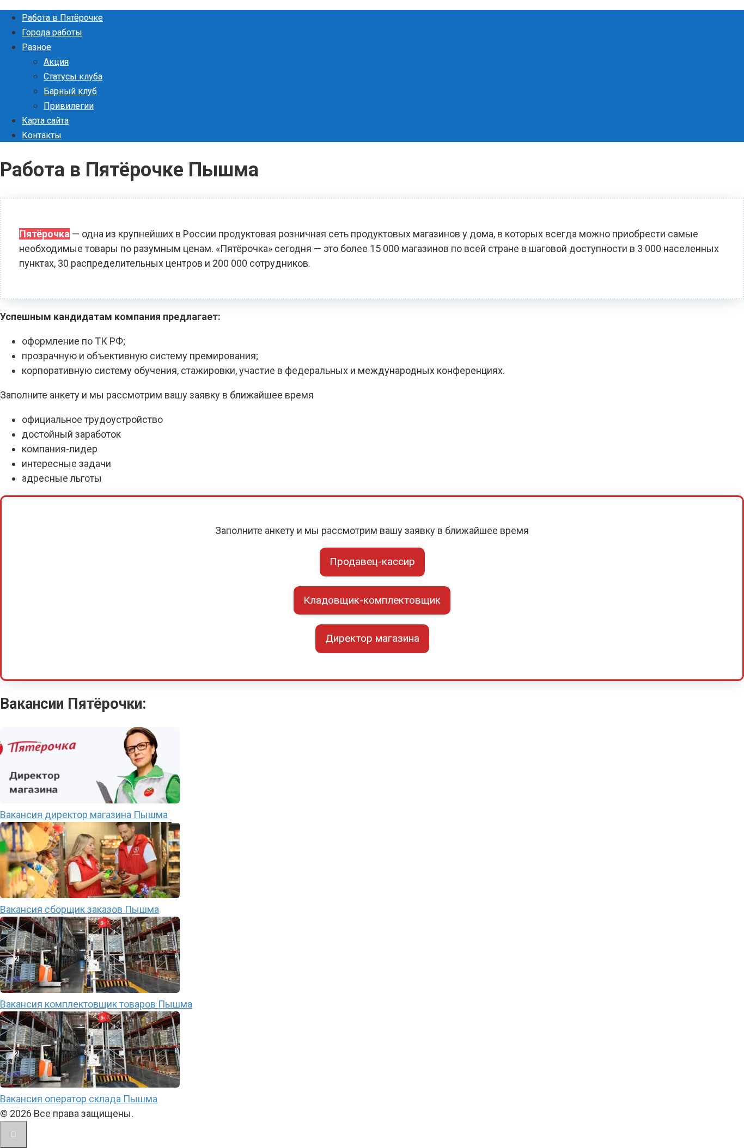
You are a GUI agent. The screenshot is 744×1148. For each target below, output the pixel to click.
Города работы (52, 32)
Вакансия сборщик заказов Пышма (79, 909)
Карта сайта (45, 120)
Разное (36, 47)
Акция (56, 62)
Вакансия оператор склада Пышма (78, 1098)
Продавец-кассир (372, 561)
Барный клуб (70, 91)
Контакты (42, 135)
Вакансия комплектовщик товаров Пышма (96, 1004)
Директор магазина (372, 638)
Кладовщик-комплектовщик (372, 600)
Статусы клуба (73, 76)
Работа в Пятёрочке (62, 18)
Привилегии (69, 106)
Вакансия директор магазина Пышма (84, 814)
